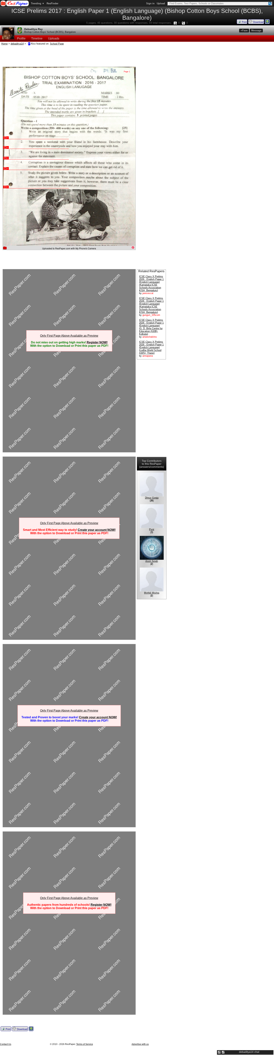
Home (4, 43)
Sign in (150, 3)
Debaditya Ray (33, 29)
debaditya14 (17, 43)
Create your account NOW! (97, 529)
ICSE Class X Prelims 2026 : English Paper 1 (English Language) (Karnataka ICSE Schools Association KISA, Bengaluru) (151, 283)
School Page (57, 43)
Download (258, 22)
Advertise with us (140, 1044)
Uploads (53, 38)
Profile (21, 38)
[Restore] (219, 1052)
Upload (161, 3)
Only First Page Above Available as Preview (69, 335)
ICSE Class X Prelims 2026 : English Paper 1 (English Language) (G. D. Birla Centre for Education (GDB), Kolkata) (151, 327)
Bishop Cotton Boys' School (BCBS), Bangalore (50, 32)
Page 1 (127, 71)
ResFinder (52, 3)
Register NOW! (97, 342)
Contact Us (5, 1044)
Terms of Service (84, 1044)
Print (244, 22)
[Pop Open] (223, 1052)
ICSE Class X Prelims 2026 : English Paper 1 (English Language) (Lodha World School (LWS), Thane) (151, 347)
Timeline (36, 38)
